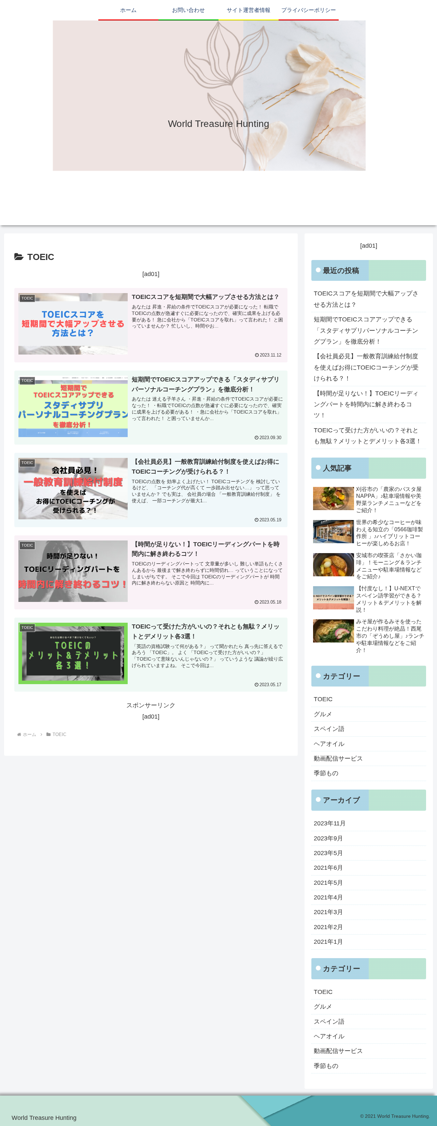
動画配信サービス (338, 758)
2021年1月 (328, 941)
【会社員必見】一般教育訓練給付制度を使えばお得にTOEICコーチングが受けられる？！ (366, 367)
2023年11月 (330, 823)
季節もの (326, 773)
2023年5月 (328, 853)
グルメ (323, 714)
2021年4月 (328, 897)
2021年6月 (328, 867)
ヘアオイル (329, 743)
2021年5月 (328, 882)
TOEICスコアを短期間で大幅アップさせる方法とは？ (366, 299)
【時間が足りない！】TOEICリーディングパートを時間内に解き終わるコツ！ (366, 404)
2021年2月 (328, 927)
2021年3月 (328, 912)
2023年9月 (328, 838)
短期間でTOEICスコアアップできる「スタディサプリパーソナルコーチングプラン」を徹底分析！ (366, 330)
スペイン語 (329, 728)
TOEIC (323, 699)
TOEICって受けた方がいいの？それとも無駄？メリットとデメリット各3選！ (368, 436)
